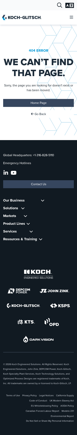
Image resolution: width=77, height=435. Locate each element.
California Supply (65, 395)
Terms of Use (13, 395)
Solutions (10, 208)
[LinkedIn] (6, 172)
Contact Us (38, 184)
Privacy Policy (29, 395)
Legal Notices (46, 395)
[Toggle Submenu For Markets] (25, 216)
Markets (9, 215)
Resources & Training (20, 239)
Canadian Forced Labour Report (42, 411)
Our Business (14, 200)
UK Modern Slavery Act (62, 400)
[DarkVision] (38, 339)
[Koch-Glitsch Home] (23, 17)
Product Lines (14, 223)
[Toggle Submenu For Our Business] (42, 200)
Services (10, 231)
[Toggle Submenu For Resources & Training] (40, 239)
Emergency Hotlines (17, 163)
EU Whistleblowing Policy (44, 406)
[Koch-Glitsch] (23, 305)
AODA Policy (67, 406)
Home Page (39, 103)
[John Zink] (54, 291)
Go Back (40, 114)
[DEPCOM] (19, 291)
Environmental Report (62, 416)
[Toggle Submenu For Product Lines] (28, 223)
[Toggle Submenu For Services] (31, 231)
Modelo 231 (68, 411)
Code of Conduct (38, 400)
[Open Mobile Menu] (71, 17)
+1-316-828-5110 (43, 155)
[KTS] (26, 322)
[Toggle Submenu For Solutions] (23, 208)
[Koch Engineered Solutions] (38, 274)
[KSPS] (60, 305)
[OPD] (51, 322)
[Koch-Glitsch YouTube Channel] (13, 172)
